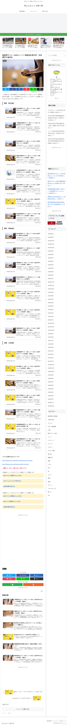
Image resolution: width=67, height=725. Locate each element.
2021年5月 (51, 347)
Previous (1, 43)
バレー (5, 568)
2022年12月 (51, 282)
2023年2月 (51, 275)
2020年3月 (51, 395)
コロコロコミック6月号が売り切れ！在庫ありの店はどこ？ (56, 111)
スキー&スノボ (52, 488)
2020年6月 (51, 385)
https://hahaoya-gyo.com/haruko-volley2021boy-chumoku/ (17, 460)
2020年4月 (51, 392)
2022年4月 (51, 309)
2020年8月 (51, 378)
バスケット (51, 440)
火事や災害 (51, 419)
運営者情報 (49, 720)
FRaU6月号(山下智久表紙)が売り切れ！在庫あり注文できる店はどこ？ (56, 125)
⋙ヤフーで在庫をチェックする (11, 501)
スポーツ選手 (51, 450)
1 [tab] (30, 51)
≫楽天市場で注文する (9, 486)
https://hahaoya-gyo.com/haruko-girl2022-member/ (15, 464)
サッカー (50, 443)
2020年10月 (51, 371)
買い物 (49, 454)
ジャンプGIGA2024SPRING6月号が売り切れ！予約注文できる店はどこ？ (56, 133)
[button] (40, 89)
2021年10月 (51, 330)
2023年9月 (51, 251)
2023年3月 (51, 271)
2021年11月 (51, 326)
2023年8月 (51, 254)
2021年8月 (51, 337)
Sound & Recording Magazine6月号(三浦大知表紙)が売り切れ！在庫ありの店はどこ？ (56, 141)
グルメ (49, 464)
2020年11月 (51, 368)
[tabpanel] (8, 43)
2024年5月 (51, 233)
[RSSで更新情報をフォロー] (33, 584)
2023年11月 (51, 244)
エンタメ (50, 423)
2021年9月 (51, 333)
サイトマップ (55, 720)
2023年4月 (51, 268)
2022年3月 (51, 313)
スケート (50, 485)
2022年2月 (51, 316)
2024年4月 (51, 237)
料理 (49, 461)
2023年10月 (51, 247)
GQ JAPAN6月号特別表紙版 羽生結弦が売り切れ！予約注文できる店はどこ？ (56, 118)
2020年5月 (51, 388)
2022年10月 (51, 289)
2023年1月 (51, 278)
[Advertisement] (33, 23)
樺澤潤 (51, 177)
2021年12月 (51, 323)
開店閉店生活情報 (52, 416)
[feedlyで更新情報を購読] (12, 584)
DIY (49, 495)
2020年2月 (51, 399)
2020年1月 (51, 402)
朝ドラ (49, 492)
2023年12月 (51, 240)
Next (66, 43)
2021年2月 (51, 357)
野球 (49, 478)
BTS (49, 468)
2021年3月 (51, 354)
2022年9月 (51, 292)
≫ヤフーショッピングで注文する (12, 481)
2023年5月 (51, 264)
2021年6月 (51, 344)
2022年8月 (51, 295)
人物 (49, 430)
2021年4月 (51, 351)
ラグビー (50, 447)
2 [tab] (32, 51)
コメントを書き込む (23, 709)
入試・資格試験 (52, 426)
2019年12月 (51, 406)
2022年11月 (51, 285)
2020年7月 (51, 382)
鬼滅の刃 (50, 457)
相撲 (49, 481)
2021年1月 (51, 361)
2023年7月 (51, 258)
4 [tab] (36, 51)
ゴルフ (49, 474)
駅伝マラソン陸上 (52, 433)
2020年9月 (51, 375)
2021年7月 (51, 340)
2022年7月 (51, 299)
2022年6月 (51, 302)
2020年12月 (51, 364)
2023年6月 (51, 261)
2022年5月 (51, 306)
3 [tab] (34, 51)
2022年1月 (51, 320)
